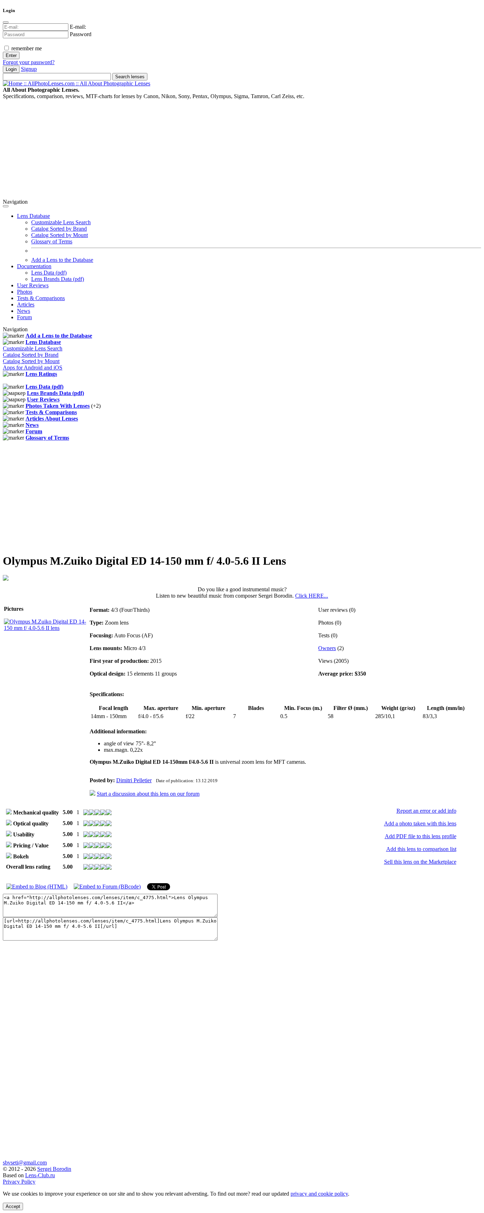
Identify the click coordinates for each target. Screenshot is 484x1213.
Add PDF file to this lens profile (420, 836)
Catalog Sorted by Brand (59, 229)
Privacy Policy (19, 1182)
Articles (25, 304)
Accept (13, 1206)
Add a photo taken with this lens (420, 823)
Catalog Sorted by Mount (59, 235)
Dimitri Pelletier (134, 780)
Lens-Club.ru (40, 1175)
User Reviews (33, 285)
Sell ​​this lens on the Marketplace (420, 862)
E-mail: (78, 27)
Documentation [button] (34, 266)
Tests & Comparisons (41, 298)
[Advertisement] (215, 149)
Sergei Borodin (54, 1169)
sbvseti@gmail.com (25, 1163)
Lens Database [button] (33, 216)
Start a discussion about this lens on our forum (148, 794)
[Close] (6, 22)
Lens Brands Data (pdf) (57, 279)
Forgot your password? (29, 62)
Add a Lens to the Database (62, 260)
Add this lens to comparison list (421, 849)
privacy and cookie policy (319, 1194)
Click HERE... (311, 596)
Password (80, 34)
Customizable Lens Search (61, 222)
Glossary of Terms (51, 241)
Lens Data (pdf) (49, 273)
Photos (24, 292)
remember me (26, 48)
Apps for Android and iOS (32, 368)
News (23, 311)
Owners (327, 648)
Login (11, 69)
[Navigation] (6, 206)
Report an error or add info (426, 811)
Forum (24, 317)
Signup (29, 69)
